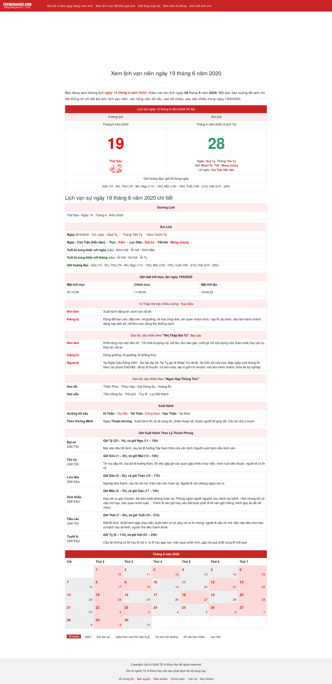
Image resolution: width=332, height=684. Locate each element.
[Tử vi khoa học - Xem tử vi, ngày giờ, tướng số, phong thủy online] (22, 5)
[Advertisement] (115, 38)
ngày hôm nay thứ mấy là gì (133, 637)
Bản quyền (143, 679)
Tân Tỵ (138, 234)
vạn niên (216, 637)
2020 (88, 637)
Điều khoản (161, 679)
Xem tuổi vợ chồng (175, 6)
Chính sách (178, 679)
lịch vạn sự (103, 637)
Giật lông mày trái (149, 6)
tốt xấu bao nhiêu (194, 637)
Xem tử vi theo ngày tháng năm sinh (70, 6)
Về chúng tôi (126, 679)
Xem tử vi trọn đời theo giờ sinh (115, 6)
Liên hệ (192, 679)
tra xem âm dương (166, 637)
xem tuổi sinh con (200, 6)
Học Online (206, 679)
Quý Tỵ (112, 234)
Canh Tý (161, 234)
